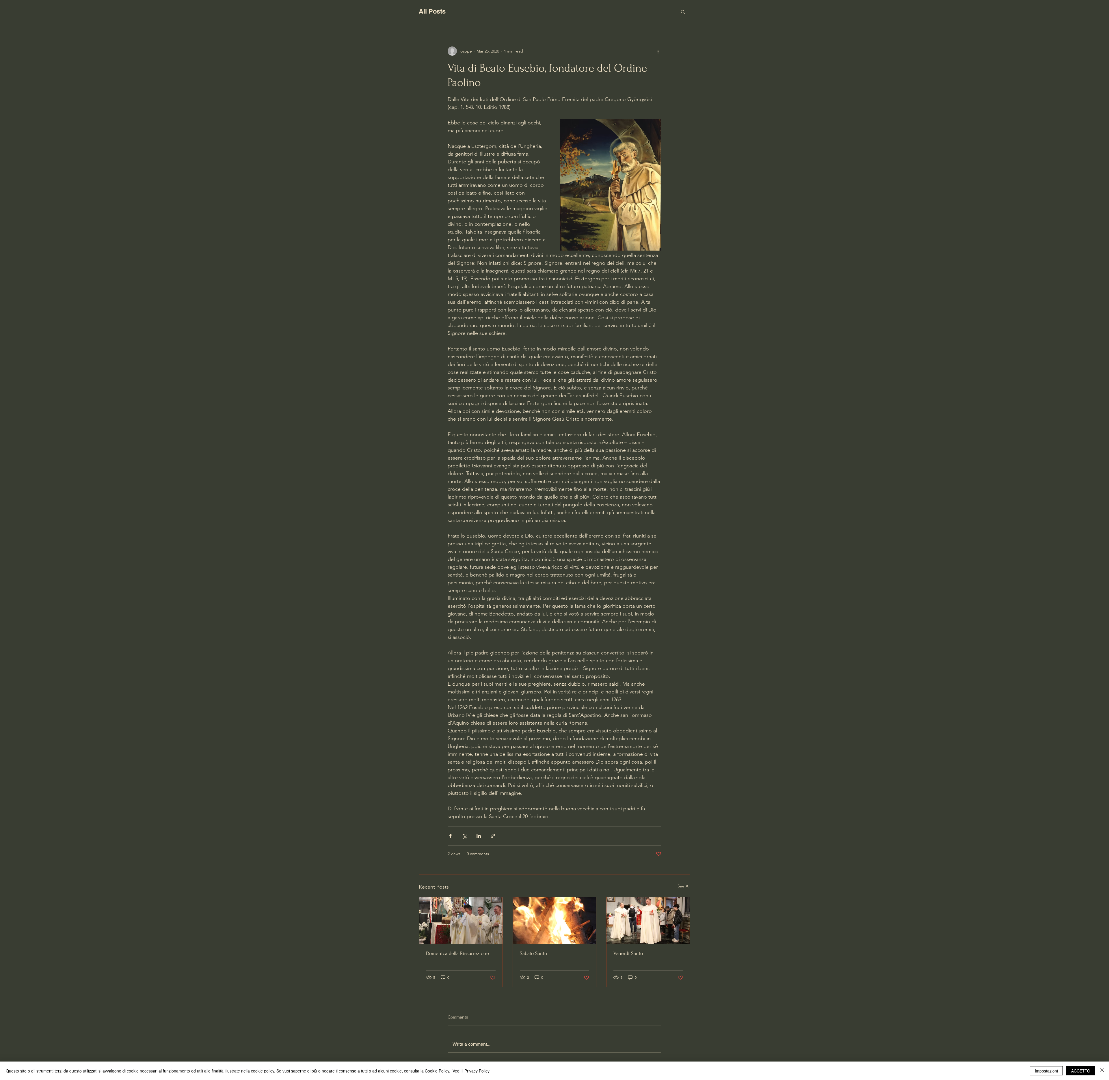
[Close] (1102, 1070)
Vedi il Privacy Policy (471, 1071)
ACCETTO (1080, 1071)
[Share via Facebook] (450, 836)
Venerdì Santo (628, 953)
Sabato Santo (533, 953)
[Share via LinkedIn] (478, 836)
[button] (683, 11)
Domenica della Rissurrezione (457, 953)
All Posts (432, 11)
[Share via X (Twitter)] (464, 836)
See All (684, 886)
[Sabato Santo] (554, 920)
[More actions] (657, 51)
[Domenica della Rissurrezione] (461, 920)
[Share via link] (493, 836)
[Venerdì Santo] (648, 920)
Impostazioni (1046, 1071)
